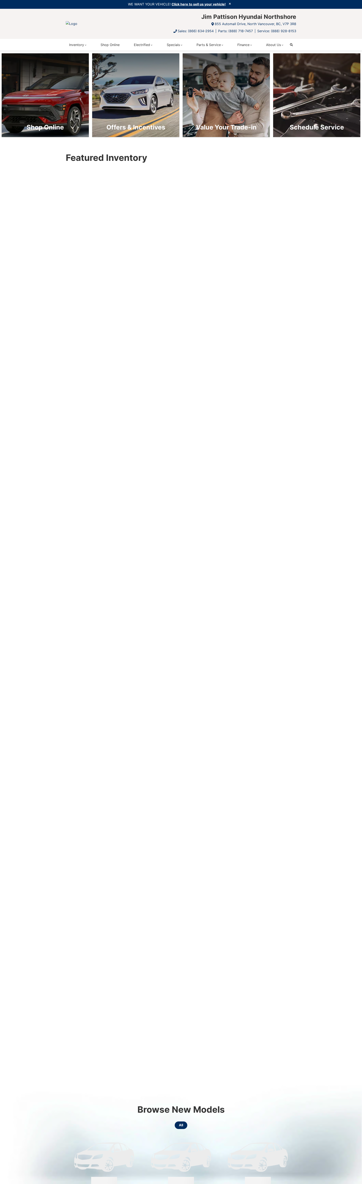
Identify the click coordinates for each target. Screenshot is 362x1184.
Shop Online (110, 45)
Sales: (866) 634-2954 (196, 31)
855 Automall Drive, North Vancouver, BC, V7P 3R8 (255, 24)
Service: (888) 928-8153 (276, 31)
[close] (230, 3)
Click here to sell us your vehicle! (199, 4)
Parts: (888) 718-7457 (235, 31)
